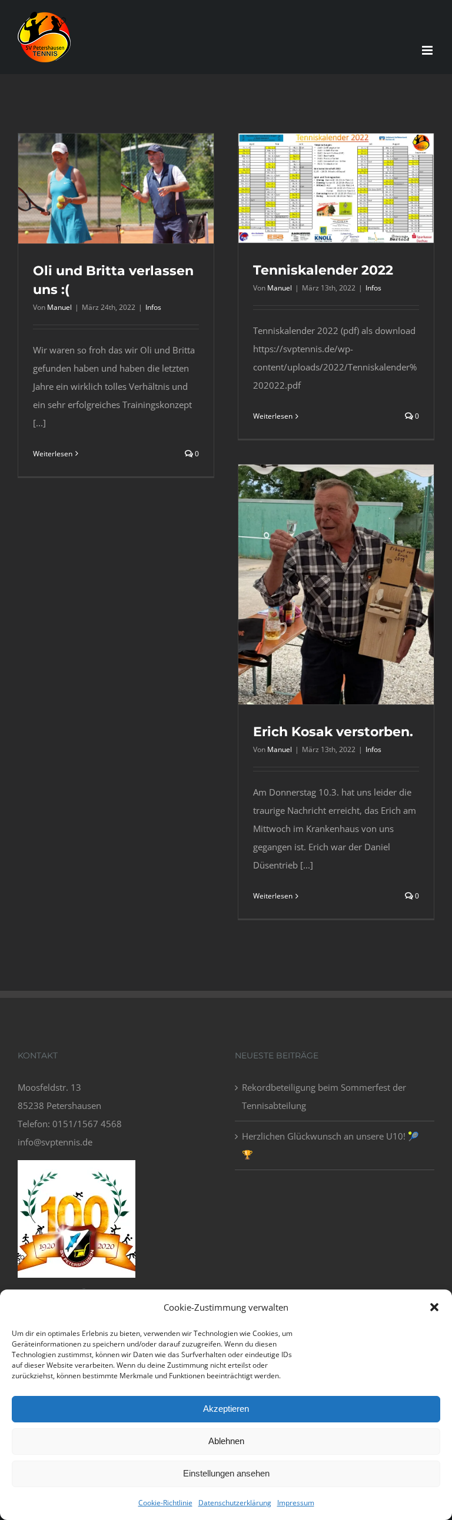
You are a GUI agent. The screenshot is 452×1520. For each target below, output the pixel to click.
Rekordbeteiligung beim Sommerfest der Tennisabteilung (324, 1096)
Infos (153, 307)
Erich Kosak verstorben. (333, 732)
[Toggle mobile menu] (428, 50)
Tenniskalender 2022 (323, 270)
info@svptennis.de (55, 1142)
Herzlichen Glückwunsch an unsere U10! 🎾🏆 (330, 1145)
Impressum (295, 1503)
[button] (434, 1307)
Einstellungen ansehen (226, 1473)
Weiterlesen (52, 454)
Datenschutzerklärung (234, 1503)
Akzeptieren (226, 1409)
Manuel (59, 307)
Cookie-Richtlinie (165, 1503)
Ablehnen (226, 1441)
